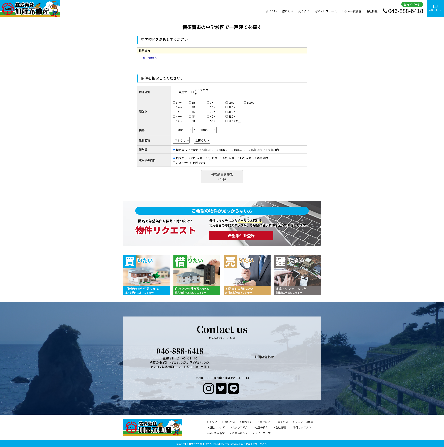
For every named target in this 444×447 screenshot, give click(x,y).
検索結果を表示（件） (222, 176)
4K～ (179, 116)
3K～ (179, 112)
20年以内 (273, 150)
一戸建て (181, 92)
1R (193, 102)
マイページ (414, 4)
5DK (212, 121)
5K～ (179, 121)
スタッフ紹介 (240, 427)
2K (193, 107)
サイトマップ (263, 433)
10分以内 (228, 158)
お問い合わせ (435, 10)
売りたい (303, 11)
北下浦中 (151, 58)
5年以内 (223, 150)
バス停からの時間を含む (191, 163)
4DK (212, 116)
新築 (195, 150)
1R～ (179, 102)
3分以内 (197, 158)
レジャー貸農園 (351, 11)
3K (193, 112)
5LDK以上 (234, 121)
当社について (217, 427)
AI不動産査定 (217, 433)
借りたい (287, 11)
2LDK (231, 107)
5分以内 (212, 158)
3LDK (231, 112)
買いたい (271, 11)
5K (193, 121)
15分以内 (245, 158)
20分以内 (262, 158)
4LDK (231, 116)
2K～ (179, 107)
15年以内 (256, 150)
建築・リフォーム (326, 11)
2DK (212, 107)
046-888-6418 (405, 11)
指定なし (181, 150)
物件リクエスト (302, 427)
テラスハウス (201, 92)
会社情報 (372, 11)
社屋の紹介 (261, 427)
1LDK (250, 102)
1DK (231, 102)
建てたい (283, 422)
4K (193, 116)
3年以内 (208, 150)
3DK (212, 112)
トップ (213, 422)
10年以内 (239, 150)
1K (211, 102)
